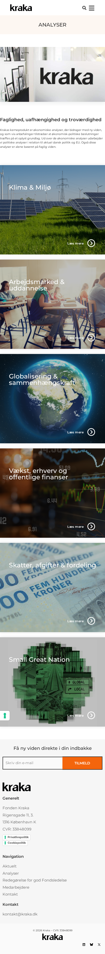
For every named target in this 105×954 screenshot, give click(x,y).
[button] (84, 8)
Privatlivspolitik (18, 837)
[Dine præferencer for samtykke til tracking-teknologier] (5, 715)
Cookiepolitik (17, 843)
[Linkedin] (84, 944)
